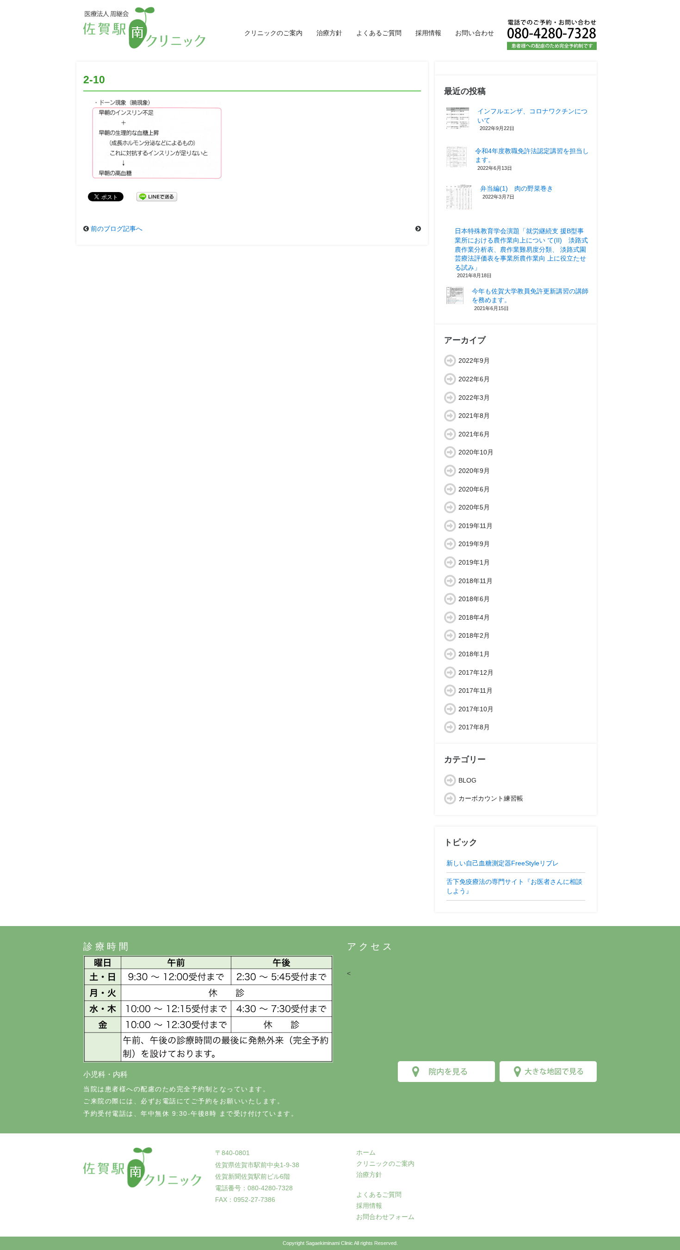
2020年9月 (474, 470)
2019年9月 (474, 543)
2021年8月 (474, 415)
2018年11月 (475, 581)
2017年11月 (475, 690)
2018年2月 (474, 635)
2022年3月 (474, 397)
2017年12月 (476, 672)
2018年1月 (474, 654)
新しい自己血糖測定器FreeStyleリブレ (502, 863)
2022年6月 (474, 379)
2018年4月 (474, 617)
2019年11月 (475, 525)
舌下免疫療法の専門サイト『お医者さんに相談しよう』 (514, 886)
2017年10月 (476, 709)
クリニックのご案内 (273, 33)
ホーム (366, 1152)
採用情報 (428, 33)
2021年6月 (474, 434)
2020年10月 (476, 452)
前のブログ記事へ (116, 228)
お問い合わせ (474, 33)
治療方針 (329, 33)
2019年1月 (474, 562)
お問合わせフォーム (385, 1216)
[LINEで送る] (156, 196)
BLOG (467, 780)
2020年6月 (474, 489)
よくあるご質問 (379, 33)
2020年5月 (474, 507)
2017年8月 (474, 727)
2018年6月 (474, 599)
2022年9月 (474, 360)
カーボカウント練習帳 (490, 798)
